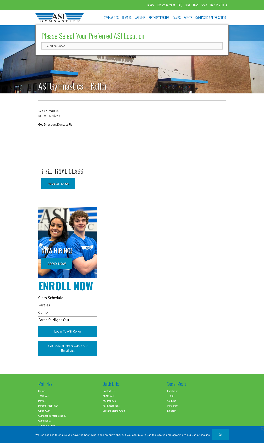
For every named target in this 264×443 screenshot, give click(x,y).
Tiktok (170, 396)
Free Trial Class (218, 5)
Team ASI (43, 396)
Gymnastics (44, 420)
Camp (43, 312)
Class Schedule (50, 297)
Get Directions (47, 124)
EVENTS (188, 17)
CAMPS (177, 17)
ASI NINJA (140, 17)
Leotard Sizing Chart (114, 410)
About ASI (108, 396)
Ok (220, 434)
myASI (150, 5)
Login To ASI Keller (67, 331)
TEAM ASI (127, 17)
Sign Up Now (58, 183)
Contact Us (65, 124)
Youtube (171, 401)
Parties (44, 305)
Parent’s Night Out (53, 319)
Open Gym (44, 410)
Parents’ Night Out (48, 405)
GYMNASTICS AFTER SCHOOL (211, 17)
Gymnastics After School (52, 415)
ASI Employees (111, 405)
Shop (204, 5)
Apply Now (57, 263)
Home (41, 391)
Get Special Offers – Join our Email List (67, 348)
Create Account (166, 5)
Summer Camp (46, 425)
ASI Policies (109, 401)
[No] (262, 428)
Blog (195, 5)
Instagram (172, 405)
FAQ (180, 5)
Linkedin (171, 410)
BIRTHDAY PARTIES (159, 17)
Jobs (187, 5)
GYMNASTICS (111, 17)
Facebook (172, 391)
